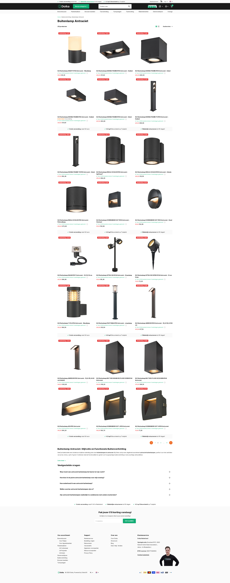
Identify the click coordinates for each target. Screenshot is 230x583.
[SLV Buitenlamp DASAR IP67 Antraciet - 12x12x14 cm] (76, 254)
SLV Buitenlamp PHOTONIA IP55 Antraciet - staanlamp (114, 323)
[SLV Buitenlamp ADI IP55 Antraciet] (76, 405)
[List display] (158, 26)
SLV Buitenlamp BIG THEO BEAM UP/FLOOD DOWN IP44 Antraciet (114, 379)
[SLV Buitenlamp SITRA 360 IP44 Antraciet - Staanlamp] (115, 254)
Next (170, 442)
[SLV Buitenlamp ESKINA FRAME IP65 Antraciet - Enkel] (153, 50)
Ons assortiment (64, 535)
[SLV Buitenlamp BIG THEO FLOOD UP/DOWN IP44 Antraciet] (153, 357)
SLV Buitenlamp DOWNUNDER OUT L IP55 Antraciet (113, 426)
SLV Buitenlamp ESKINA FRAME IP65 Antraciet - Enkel (152, 71)
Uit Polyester (63, 550)
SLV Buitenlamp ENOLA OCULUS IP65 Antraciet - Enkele (153, 172)
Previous (151, 442)
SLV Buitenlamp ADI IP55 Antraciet (69, 426)
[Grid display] (156, 26)
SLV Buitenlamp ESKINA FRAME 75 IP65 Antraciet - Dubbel (151, 118)
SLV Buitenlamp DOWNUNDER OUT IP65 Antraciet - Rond (153, 220)
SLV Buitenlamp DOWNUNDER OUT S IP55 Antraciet (152, 426)
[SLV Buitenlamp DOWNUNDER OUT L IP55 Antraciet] (115, 405)
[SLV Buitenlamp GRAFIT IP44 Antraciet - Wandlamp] (76, 50)
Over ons (114, 535)
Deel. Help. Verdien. (117, 545)
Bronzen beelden (90, 11)
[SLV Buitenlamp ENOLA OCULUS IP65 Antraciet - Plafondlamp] (76, 199)
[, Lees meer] (161, 6)
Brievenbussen (62, 11)
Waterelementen (143, 11)
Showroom (114, 541)
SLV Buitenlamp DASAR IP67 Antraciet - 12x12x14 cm (75, 275)
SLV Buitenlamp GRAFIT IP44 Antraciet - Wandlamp (74, 71)
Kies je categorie (80, 6)
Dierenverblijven (158, 11)
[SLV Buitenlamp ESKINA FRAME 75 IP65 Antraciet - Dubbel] (153, 96)
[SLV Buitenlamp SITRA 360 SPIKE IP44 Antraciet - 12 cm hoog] (153, 254)
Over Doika (114, 538)
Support (87, 535)
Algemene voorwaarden (91, 548)
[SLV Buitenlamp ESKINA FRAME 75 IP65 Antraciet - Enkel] (76, 151)
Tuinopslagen (117, 11)
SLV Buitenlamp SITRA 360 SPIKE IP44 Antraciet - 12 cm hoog (153, 276)
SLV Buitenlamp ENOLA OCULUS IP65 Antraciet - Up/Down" (112, 173)
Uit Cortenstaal (63, 548)
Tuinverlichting (104, 11)
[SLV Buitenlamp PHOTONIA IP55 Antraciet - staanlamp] (115, 302)
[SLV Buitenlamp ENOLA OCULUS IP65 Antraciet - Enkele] (153, 151)
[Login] (166, 6)
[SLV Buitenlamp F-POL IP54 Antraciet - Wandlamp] (76, 302)
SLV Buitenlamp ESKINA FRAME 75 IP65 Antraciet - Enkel (76, 172)
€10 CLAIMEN (129, 521)
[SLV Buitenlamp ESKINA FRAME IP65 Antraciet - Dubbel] (115, 50)
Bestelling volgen (89, 541)
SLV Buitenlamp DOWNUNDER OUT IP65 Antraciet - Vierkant (113, 221)
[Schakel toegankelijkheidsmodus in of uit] (161, 1)
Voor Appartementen (65, 543)
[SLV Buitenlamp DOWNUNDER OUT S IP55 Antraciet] (153, 405)
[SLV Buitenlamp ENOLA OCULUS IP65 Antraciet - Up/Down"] (115, 151)
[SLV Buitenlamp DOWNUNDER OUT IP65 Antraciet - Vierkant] (115, 199)
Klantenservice (154, 1)
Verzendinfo (88, 545)
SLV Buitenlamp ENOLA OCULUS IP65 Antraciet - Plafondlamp (73, 221)
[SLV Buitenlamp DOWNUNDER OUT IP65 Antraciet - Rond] (153, 199)
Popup (87, 73)
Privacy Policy (88, 553)
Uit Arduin (62, 553)
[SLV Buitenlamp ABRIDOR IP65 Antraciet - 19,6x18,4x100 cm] (153, 302)
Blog (112, 543)
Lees (61, 460)
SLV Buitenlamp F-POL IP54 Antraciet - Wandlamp (74, 323)
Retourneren (88, 543)
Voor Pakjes (62, 541)
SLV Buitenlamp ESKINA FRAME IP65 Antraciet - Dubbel (114, 71)
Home (59, 17)
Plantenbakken (75, 11)
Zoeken (129, 6)
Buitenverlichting (66, 17)
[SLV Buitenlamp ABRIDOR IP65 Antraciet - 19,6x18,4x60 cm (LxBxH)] (76, 357)
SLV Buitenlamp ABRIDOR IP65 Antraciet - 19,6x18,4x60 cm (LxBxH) (76, 379)
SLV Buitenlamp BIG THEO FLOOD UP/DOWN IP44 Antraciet (151, 379)
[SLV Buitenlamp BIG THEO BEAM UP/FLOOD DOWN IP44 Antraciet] (115, 357)
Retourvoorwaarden (90, 550)
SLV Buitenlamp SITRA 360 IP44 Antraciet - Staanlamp (114, 275)
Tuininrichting (130, 11)
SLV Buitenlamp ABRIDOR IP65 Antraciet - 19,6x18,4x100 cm (153, 324)
